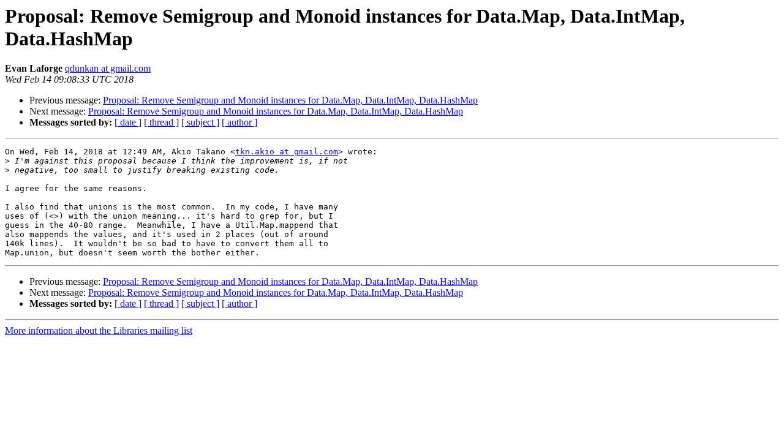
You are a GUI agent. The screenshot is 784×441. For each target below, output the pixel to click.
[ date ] (128, 122)
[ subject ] (200, 122)
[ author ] (239, 122)
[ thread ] (161, 122)
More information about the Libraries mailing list (98, 330)
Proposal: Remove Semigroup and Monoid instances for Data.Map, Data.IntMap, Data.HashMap (290, 100)
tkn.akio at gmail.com (286, 151)
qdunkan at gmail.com (108, 68)
